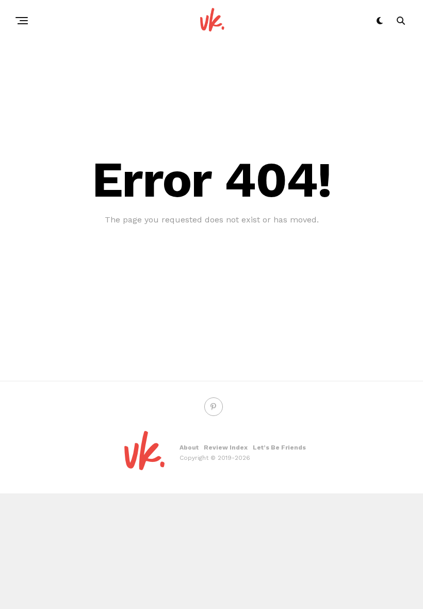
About (189, 447)
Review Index (226, 447)
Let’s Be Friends (279, 447)
